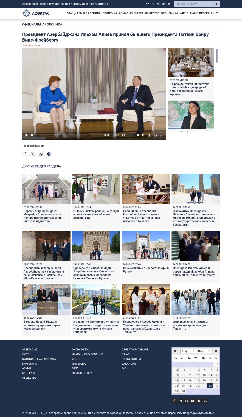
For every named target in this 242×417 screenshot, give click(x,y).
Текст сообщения (33, 145)
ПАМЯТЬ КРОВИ (82, 373)
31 (183, 391)
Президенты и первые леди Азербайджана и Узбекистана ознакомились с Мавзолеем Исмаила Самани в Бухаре (93, 273)
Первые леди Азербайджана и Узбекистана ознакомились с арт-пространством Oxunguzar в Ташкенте (146, 327)
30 (176, 391)
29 (217, 385)
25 (190, 385)
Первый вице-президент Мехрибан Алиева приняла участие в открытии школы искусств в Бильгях (141, 216)
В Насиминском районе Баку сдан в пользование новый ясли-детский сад (96, 214)
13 (204, 375)
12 (197, 375)
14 (210, 375)
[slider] (66, 135)
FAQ (124, 368)
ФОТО (25, 354)
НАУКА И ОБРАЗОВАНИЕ (87, 354)
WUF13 (184, 13)
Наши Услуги (131, 359)
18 (190, 380)
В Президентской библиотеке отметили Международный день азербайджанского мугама (189, 89)
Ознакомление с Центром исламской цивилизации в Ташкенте (190, 325)
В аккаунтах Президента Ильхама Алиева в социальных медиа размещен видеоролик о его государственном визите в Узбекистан (194, 217)
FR (169, 4)
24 (183, 385)
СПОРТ (76, 359)
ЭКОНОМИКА (169, 13)
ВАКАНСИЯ (129, 363)
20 (204, 380)
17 (183, 380)
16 (176, 380)
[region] (193, 90)
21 (210, 380)
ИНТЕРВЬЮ (79, 363)
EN (158, 4)
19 (197, 380)
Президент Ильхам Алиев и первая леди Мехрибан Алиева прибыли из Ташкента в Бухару (194, 271)
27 (204, 385)
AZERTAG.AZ (30, 349)
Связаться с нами (135, 349)
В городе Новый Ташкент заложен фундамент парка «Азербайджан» (42, 325)
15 (217, 375)
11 (190, 375)
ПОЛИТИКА (109, 13)
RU (152, 4)
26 (197, 385)
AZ (147, 4)
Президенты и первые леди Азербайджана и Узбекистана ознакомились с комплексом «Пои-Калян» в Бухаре (44, 273)
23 (176, 385)
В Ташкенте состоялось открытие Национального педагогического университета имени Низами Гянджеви (96, 327)
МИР (75, 368)
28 (210, 385)
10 (183, 375)
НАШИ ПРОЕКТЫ (201, 13)
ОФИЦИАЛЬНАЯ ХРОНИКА (84, 13)
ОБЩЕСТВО (152, 13)
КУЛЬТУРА (136, 13)
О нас (126, 354)
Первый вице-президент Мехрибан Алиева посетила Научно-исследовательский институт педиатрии (42, 216)
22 (217, 380)
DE (163, 4)
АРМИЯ (123, 13)
